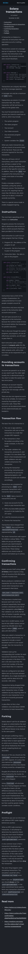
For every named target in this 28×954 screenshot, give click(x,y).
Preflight (6, 33)
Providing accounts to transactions (14, 24)
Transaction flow (9, 26)
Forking (6, 31)
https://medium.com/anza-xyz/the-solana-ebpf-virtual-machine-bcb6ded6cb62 (14, 924)
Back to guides (21, 2)
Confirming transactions (11, 28)
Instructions (8, 22)
